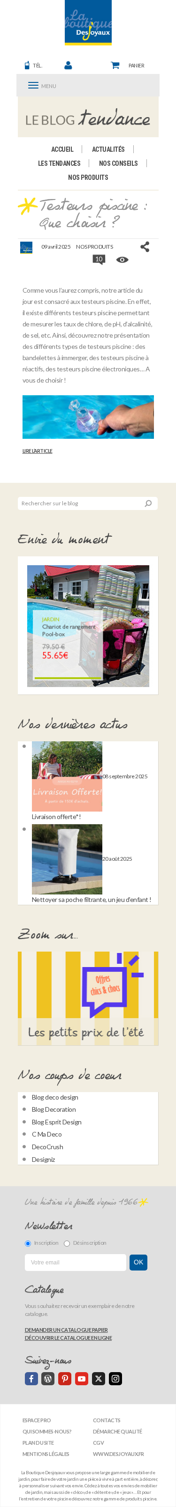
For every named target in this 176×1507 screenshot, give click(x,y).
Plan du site (38, 1443)
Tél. (37, 65)
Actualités (108, 149)
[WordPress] (47, 1378)
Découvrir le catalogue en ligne (68, 1338)
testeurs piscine (94, 313)
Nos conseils (118, 163)
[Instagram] (115, 1378)
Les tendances (59, 163)
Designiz (43, 1159)
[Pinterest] (64, 1378)
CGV (98, 1443)
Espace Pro (37, 1420)
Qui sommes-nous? (47, 1431)
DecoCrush (47, 1147)
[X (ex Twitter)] (98, 1378)
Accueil (62, 149)
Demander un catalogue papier (66, 1330)
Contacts (107, 1420)
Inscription (46, 1242)
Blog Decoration (54, 1109)
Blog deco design (55, 1097)
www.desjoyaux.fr (118, 1454)
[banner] (88, 22)
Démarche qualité (117, 1431)
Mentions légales (46, 1454)
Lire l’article (38, 451)
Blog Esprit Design (57, 1122)
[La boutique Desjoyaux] (88, 117)
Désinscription (90, 1242)
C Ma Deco (47, 1134)
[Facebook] (31, 1378)
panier (136, 65)
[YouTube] (81, 1378)
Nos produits (88, 177)
